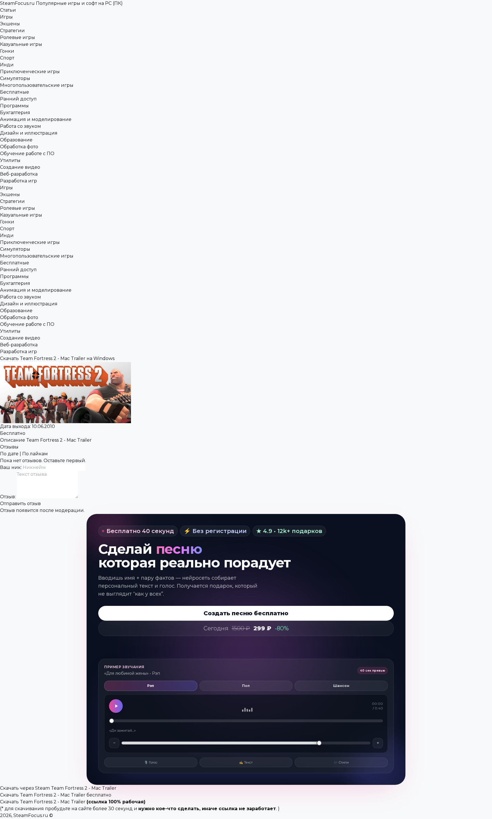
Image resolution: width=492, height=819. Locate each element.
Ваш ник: (11, 467)
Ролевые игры (17, 37)
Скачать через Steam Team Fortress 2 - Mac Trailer (58, 788)
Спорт (7, 58)
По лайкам (35, 453)
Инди (7, 64)
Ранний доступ (18, 99)
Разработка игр (18, 181)
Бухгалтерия (15, 112)
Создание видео (20, 167)
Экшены (10, 23)
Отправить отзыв (20, 503)
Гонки (7, 51)
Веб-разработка (19, 174)
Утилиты (10, 160)
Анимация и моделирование (35, 119)
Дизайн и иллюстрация (29, 133)
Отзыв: (8, 496)
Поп (246, 686)
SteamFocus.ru (61, 3)
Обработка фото (19, 146)
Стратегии (12, 30)
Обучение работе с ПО (27, 153)
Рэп (150, 686)
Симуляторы (15, 78)
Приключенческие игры (30, 71)
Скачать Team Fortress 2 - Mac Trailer (42, 801)
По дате (9, 453)
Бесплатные (14, 92)
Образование (16, 140)
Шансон (341, 686)
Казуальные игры (21, 44)
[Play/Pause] (116, 706)
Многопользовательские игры (36, 85)
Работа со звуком (20, 126)
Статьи (8, 10)
